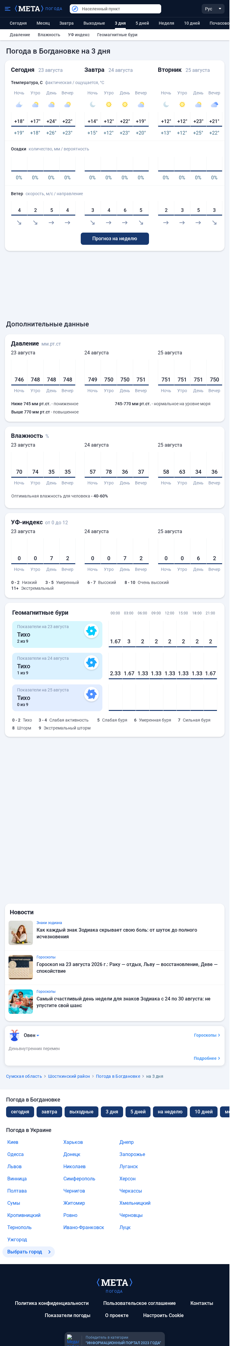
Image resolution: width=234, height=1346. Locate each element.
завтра (49, 1112)
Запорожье (132, 1154)
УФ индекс (79, 34)
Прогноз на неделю (114, 238)
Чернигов (74, 1191)
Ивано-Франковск (83, 1227)
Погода (53, 9)
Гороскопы (205, 1035)
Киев (12, 1142)
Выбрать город (24, 1252)
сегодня (20, 1112)
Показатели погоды (67, 1315)
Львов (14, 1166)
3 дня (112, 1112)
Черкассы (130, 1191)
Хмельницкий (135, 1203)
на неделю (170, 1112)
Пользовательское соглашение (139, 1303)
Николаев (74, 1166)
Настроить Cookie (163, 1315)
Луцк (125, 1227)
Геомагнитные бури (117, 34)
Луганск (128, 1166)
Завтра (66, 23)
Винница (17, 1179)
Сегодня (18, 23)
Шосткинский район (69, 1076)
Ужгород (17, 1239)
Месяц (43, 23)
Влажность (49, 34)
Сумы (13, 1203)
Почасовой (221, 23)
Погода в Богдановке (118, 1076)
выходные (94, 23)
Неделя (166, 23)
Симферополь (79, 1179)
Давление (20, 34)
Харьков (73, 1142)
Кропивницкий (24, 1215)
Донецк (71, 1154)
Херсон (127, 1179)
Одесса (15, 1154)
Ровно (70, 1215)
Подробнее (205, 1058)
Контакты (201, 1303)
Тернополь (19, 1227)
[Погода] (114, 1282)
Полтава (17, 1191)
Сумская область (24, 1076)
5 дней (142, 23)
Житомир (74, 1203)
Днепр (126, 1142)
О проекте (117, 1315)
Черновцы (131, 1215)
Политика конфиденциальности (52, 1303)
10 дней (192, 23)
